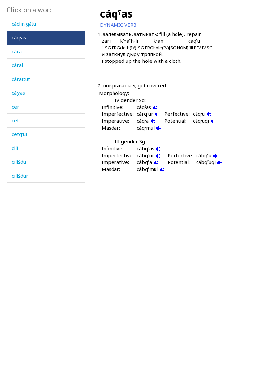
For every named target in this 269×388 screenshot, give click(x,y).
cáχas (18, 92)
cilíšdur (20, 175)
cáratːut (21, 79)
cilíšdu (19, 161)
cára (17, 51)
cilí (15, 148)
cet (15, 120)
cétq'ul (19, 134)
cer (15, 106)
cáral (17, 65)
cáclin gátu (24, 23)
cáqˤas (19, 37)
